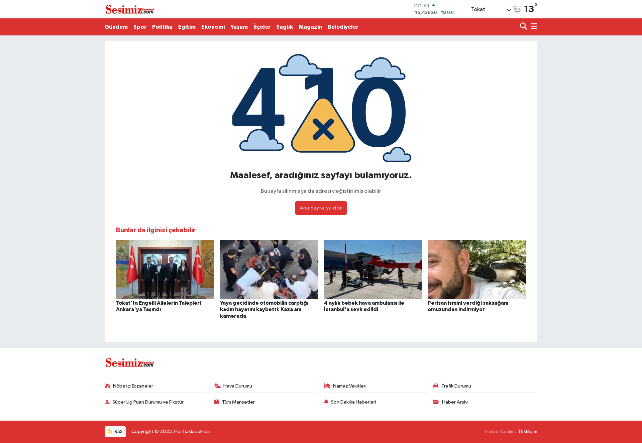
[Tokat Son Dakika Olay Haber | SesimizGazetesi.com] (130, 9)
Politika (162, 27)
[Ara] (524, 27)
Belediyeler (343, 27)
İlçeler (262, 27)
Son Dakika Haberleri (353, 402)
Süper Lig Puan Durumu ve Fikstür (148, 402)
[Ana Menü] (533, 27)
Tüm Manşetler (238, 402)
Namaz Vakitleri (349, 386)
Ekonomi (213, 27)
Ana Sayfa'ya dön (321, 208)
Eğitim (187, 27)
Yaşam (239, 27)
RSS (118, 431)
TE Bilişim (527, 431)
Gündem (116, 27)
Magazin (310, 27)
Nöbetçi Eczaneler (133, 386)
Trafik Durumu (456, 386)
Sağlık (284, 27)
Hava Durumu (237, 386)
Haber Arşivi (455, 402)
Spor (139, 27)
